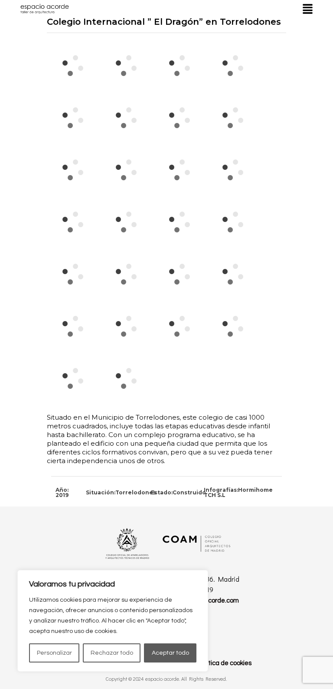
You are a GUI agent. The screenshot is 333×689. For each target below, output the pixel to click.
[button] (307, 8)
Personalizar (54, 653)
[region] (112, 621)
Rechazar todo (112, 653)
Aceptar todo (170, 653)
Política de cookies (224, 663)
